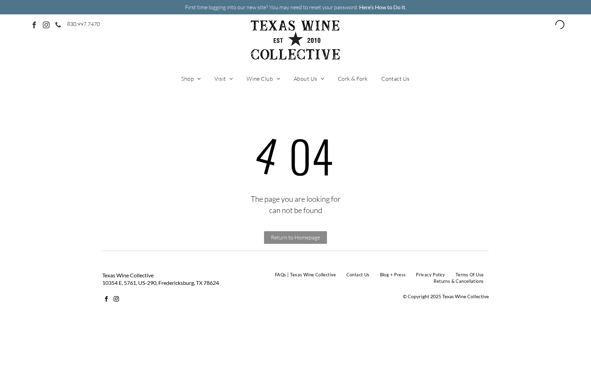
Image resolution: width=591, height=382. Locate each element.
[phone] (58, 26)
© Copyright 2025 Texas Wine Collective (446, 296)
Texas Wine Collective (128, 275)
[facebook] (34, 26)
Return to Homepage (295, 237)
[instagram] (46, 26)
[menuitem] (191, 78)
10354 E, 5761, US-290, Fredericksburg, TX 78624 (160, 282)
